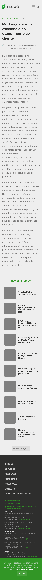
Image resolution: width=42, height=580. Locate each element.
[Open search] (38, 6)
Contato (9, 488)
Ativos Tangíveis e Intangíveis (26, 417)
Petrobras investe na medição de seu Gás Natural (27, 355)
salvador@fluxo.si (31, 557)
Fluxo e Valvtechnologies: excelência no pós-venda (26, 433)
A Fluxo (9, 464)
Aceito (22, 574)
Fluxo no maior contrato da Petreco (27, 386)
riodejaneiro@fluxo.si (25, 539)
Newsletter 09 (10, 18)
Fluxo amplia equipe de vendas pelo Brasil (27, 402)
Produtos (10, 474)
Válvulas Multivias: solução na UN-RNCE (27, 293)
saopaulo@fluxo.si (24, 519)
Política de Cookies (25, 569)
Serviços (9, 469)
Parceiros (10, 479)
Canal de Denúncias (17, 493)
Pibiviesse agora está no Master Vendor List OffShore (28, 339)
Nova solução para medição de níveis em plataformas (28, 371)
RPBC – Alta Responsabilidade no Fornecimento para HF (27, 324)
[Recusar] (39, 569)
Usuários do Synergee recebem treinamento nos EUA (26, 308)
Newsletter (11, 483)
